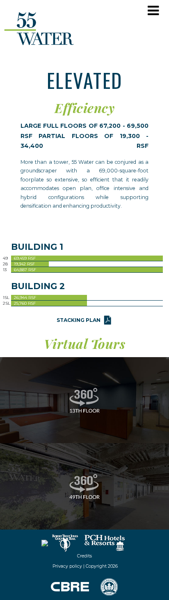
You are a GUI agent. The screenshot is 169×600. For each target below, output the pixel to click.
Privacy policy (66, 566)
